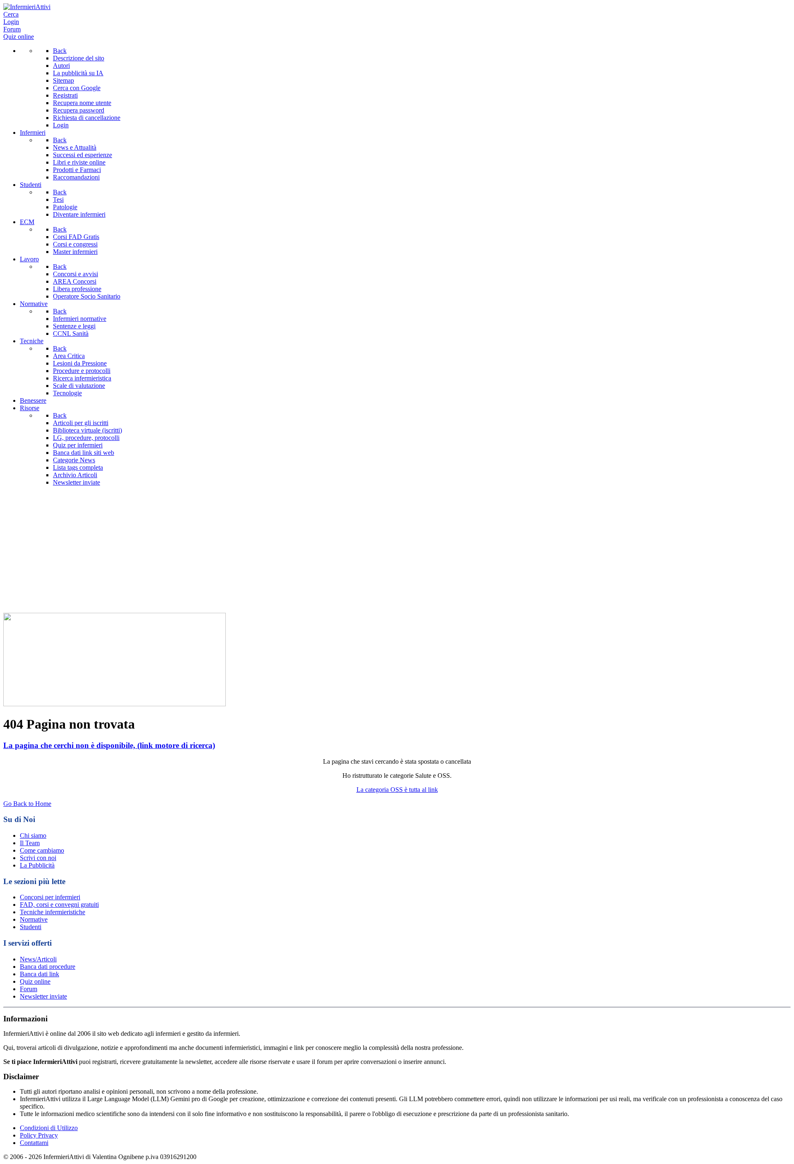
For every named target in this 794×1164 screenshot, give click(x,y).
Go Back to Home (27, 803)
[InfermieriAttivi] (26, 6)
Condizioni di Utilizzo (49, 1127)
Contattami (34, 1142)
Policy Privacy (39, 1135)
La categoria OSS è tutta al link (397, 789)
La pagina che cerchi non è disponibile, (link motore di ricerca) (109, 745)
